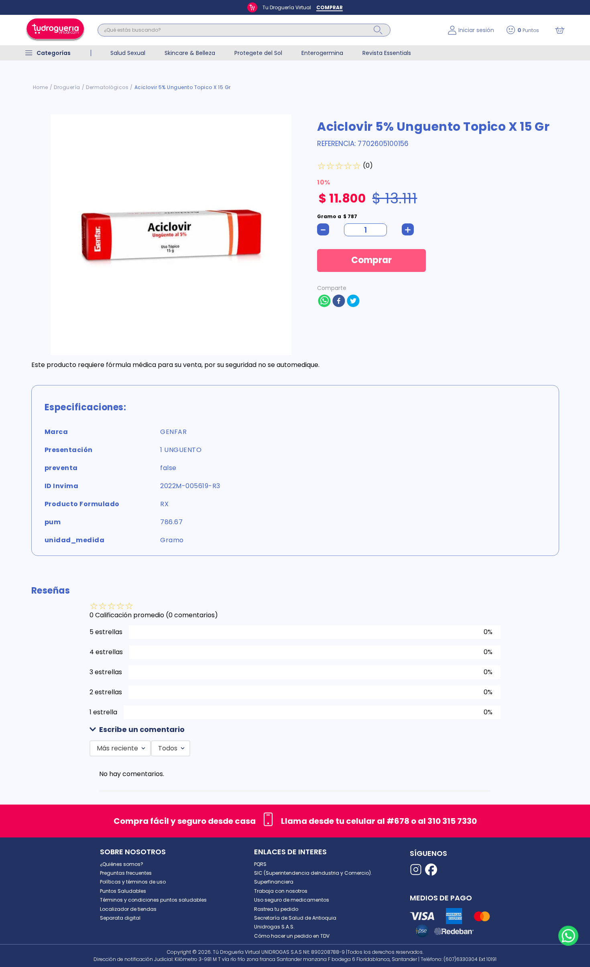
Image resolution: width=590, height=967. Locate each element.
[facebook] (338, 301)
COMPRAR (329, 7)
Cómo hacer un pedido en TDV (292, 936)
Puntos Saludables (123, 891)
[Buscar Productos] (378, 30)
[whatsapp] (324, 301)
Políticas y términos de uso (133, 881)
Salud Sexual (127, 53)
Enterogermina (322, 53)
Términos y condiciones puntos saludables (153, 899)
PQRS (260, 864)
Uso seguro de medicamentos (291, 899)
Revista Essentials (386, 53)
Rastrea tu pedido (276, 909)
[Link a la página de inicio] (40, 87)
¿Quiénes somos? (121, 864)
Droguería (67, 87)
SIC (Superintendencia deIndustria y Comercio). (313, 873)
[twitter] (353, 301)
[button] (295, 730)
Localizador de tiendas (128, 909)
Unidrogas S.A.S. (274, 926)
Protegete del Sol (258, 53)
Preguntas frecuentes (126, 873)
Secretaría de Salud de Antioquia (295, 917)
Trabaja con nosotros (280, 891)
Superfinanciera (273, 881)
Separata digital (120, 917)
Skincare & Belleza (190, 53)
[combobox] (267, 30)
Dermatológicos (107, 87)
